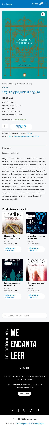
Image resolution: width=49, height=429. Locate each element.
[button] (43, 14)
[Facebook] (18, 410)
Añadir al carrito (21, 127)
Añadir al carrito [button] (10, 249)
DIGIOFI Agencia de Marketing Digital (30, 424)
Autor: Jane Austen (15, 136)
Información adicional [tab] (10, 153)
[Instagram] (24, 410)
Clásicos (9, 84)
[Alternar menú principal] (45, 4)
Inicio (4, 84)
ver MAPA (24, 393)
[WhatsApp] (12, 410)
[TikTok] (30, 410)
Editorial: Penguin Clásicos (30, 136)
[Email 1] (37, 410)
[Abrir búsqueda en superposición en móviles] (24, 315)
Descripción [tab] (6, 148)
